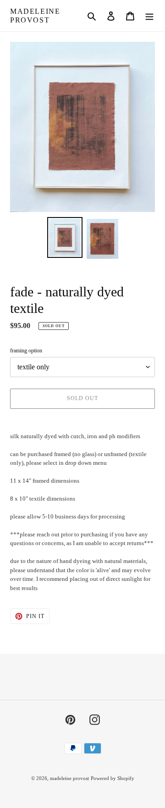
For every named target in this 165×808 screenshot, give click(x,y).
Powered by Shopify (112, 778)
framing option (26, 350)
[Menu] (149, 15)
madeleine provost (35, 15)
